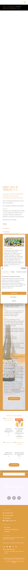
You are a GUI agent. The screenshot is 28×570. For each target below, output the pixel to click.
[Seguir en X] (19, 498)
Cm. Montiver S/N (9, 549)
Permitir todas (14, 293)
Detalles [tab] (13, 271)
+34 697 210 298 (8, 515)
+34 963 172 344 (8, 513)
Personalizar (13, 297)
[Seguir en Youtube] (10, 546)
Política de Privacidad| (18, 561)
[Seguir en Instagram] (14, 498)
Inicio (5, 6)
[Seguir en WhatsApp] (4, 546)
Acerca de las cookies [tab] (21, 271)
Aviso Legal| (10, 561)
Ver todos (14, 464)
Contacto (7, 531)
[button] (23, 15)
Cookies (14, 562)
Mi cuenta (7, 527)
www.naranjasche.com (10, 394)
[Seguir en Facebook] (9, 498)
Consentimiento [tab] (5, 271)
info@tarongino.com (10, 520)
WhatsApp (7, 518)
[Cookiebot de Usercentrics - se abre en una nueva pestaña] (21, 268)
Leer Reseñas (14, 398)
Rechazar (14, 300)
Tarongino (11, 6)
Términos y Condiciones (11, 529)
